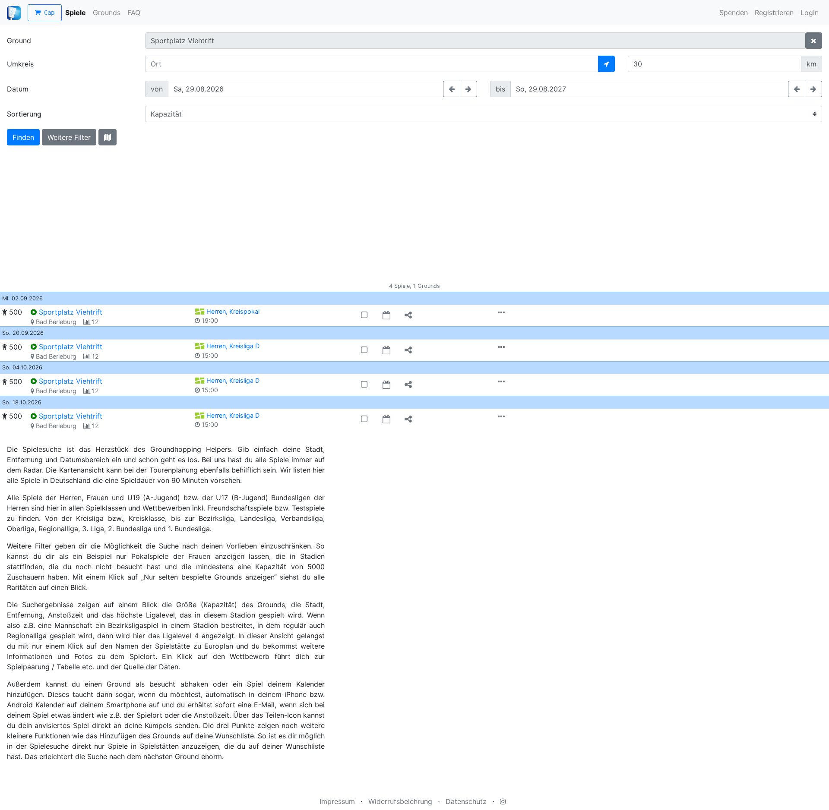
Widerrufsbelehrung (400, 801)
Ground (19, 40)
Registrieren (774, 12)
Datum (17, 89)
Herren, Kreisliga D (232, 346)
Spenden (733, 12)
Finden (23, 137)
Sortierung (24, 114)
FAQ (133, 12)
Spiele (75, 12)
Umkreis (20, 64)
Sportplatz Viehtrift (70, 312)
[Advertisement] (415, 217)
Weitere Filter (69, 137)
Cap (47, 12)
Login (810, 12)
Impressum (337, 801)
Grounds (106, 12)
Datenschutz (466, 801)
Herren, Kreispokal (232, 311)
